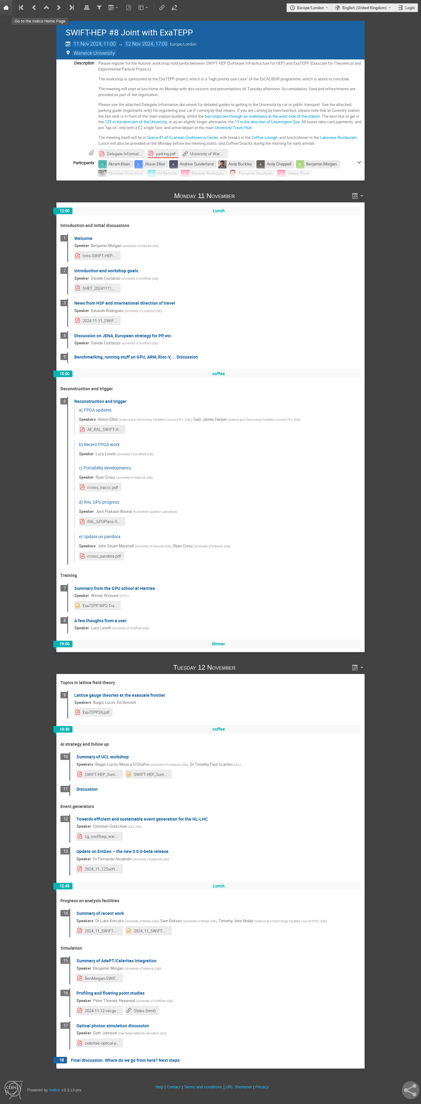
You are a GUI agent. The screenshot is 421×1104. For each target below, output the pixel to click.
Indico (54, 1090)
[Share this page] (410, 1090)
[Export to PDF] (129, 7)
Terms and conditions (203, 1087)
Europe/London (310, 7)
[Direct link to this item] (243, 195)
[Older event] (34, 7)
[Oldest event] (22, 7)
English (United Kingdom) (364, 7)
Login (410, 7)
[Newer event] (59, 7)
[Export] (114, 7)
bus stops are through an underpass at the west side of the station (262, 116)
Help (159, 1087)
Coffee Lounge (264, 137)
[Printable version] (86, 7)
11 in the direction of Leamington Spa (267, 121)
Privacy (262, 1087)
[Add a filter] (99, 7)
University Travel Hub (233, 127)
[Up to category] (46, 7)
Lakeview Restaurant (338, 137)
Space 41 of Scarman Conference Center (182, 137)
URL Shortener (239, 1087)
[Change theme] (144, 7)
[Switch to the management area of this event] (174, 7)
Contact (174, 1087)
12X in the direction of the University (136, 121)
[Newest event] (71, 7)
